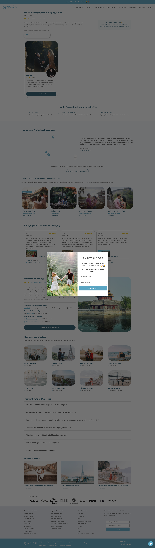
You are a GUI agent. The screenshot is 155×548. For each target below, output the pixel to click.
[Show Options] (105, 276)
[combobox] (92, 276)
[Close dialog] (106, 254)
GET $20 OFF (93, 288)
